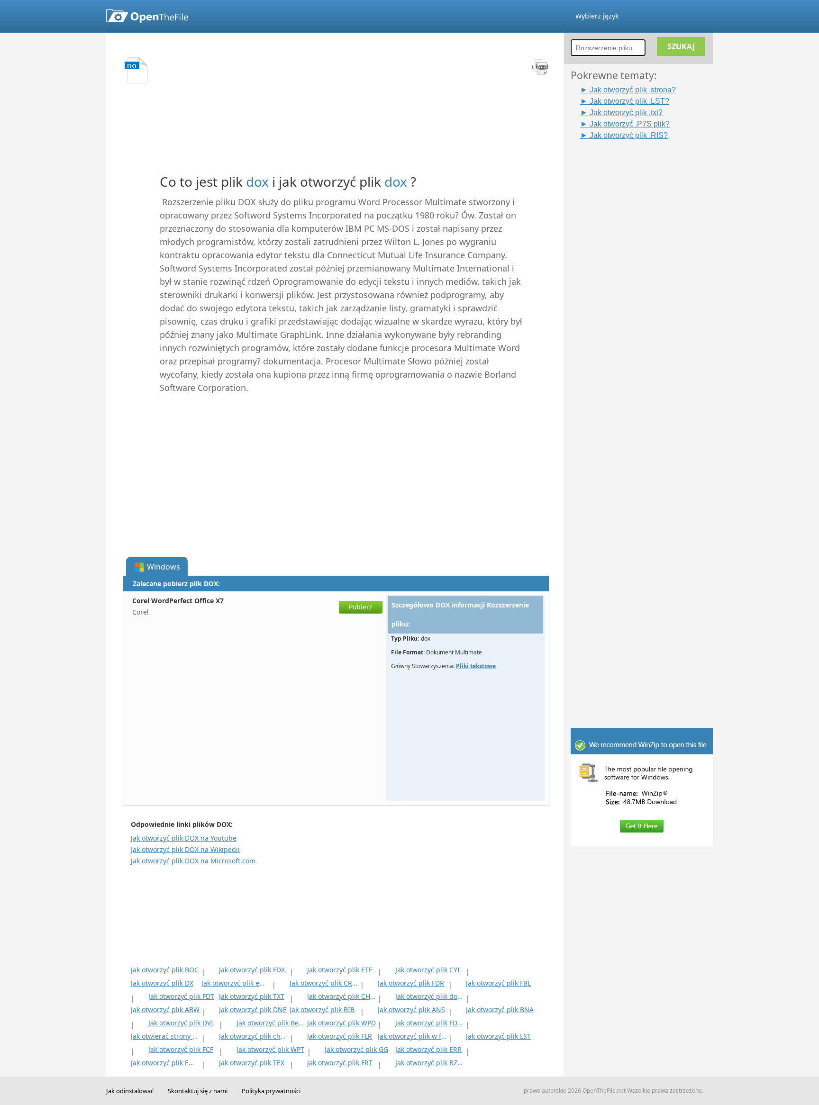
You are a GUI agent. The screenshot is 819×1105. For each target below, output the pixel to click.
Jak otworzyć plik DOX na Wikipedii (185, 849)
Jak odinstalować (130, 1091)
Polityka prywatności (271, 1091)
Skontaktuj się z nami (198, 1091)
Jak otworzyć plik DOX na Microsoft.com (193, 860)
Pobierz (361, 606)
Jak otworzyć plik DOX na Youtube (184, 837)
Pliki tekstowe (476, 666)
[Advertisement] (646, 283)
